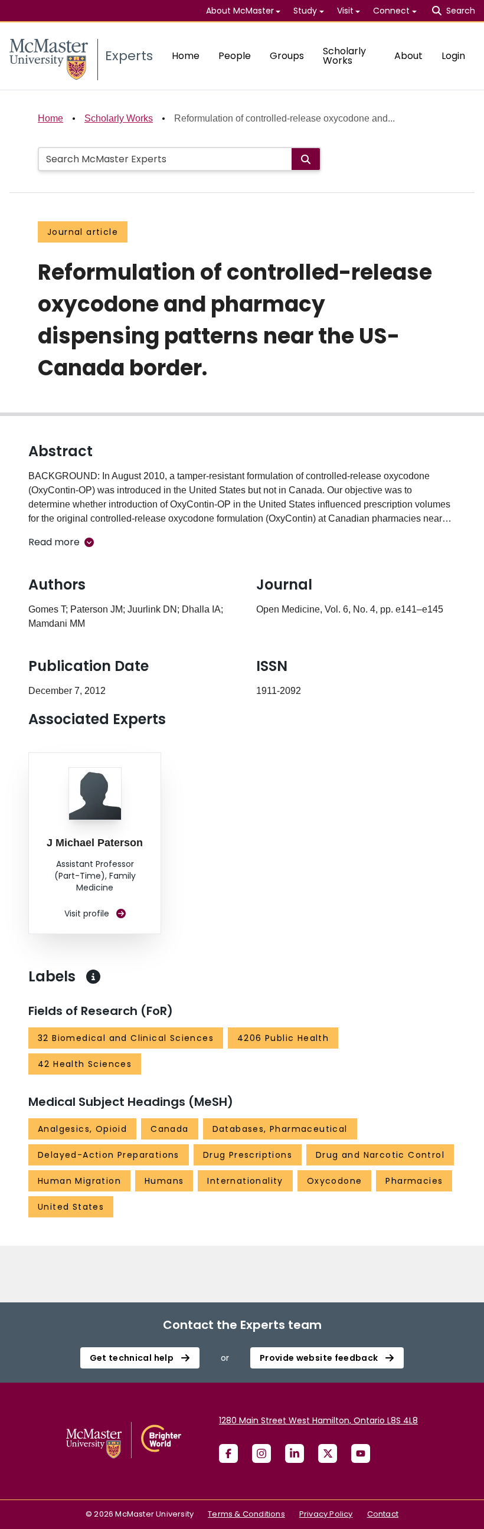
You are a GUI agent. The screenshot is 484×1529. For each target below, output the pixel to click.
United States (71, 1207)
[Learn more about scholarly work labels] (93, 977)
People (234, 56)
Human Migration (79, 1181)
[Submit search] (306, 159)
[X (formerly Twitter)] (327, 1453)
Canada (169, 1129)
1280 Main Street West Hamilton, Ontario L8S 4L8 (318, 1420)
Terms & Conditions (246, 1514)
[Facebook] (228, 1453)
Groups (287, 56)
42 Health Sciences (85, 1064)
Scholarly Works (344, 55)
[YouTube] (360, 1453)
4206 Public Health (283, 1038)
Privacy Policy (326, 1514)
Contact (382, 1514)
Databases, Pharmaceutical (280, 1129)
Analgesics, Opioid (82, 1129)
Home (186, 56)
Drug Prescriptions (247, 1155)
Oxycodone (334, 1181)
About (408, 56)
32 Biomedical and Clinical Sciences (126, 1038)
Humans (164, 1181)
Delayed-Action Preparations (108, 1155)
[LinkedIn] (294, 1453)
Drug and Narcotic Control (380, 1155)
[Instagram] (261, 1453)
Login (453, 56)
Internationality (245, 1181)
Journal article (82, 232)
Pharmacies (414, 1181)
